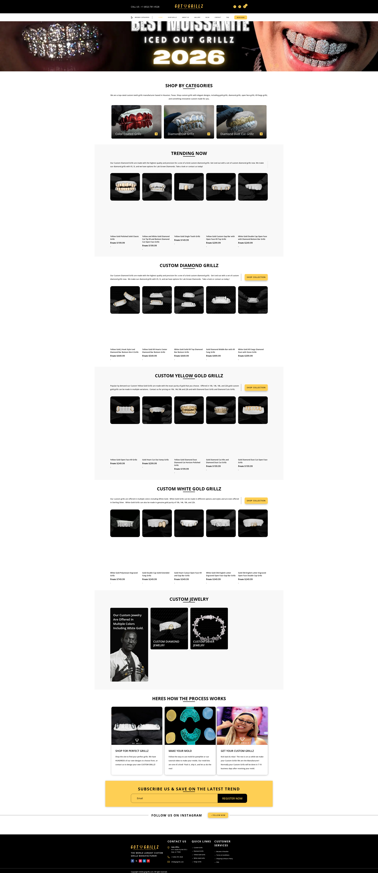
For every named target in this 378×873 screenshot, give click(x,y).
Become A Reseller (222, 851)
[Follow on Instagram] (140, 860)
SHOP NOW (232, 54)
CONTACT (218, 17)
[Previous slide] (271, 65)
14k (181, 502)
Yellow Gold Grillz (199, 855)
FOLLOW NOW (219, 815)
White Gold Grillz (177, 499)
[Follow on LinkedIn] (144, 860)
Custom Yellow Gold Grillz (141, 386)
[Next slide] (277, 65)
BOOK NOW (240, 17)
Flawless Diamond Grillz (245, 37)
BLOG (207, 17)
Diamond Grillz (199, 851)
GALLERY (197, 17)
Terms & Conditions (222, 855)
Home (161, 17)
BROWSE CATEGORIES (142, 17)
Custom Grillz (198, 847)
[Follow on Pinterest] (148, 860)
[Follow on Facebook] (132, 860)
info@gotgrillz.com (177, 862)
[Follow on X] (136, 860)
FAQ (227, 17)
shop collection (256, 277)
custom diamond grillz (200, 275)
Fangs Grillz (197, 862)
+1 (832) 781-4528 (150, 6)
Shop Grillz (172, 17)
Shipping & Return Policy (224, 859)
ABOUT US (185, 17)
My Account (239, 6)
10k (177, 502)
